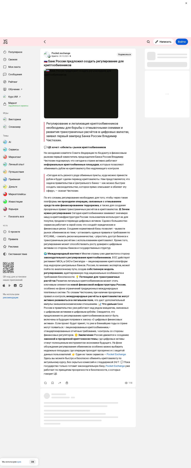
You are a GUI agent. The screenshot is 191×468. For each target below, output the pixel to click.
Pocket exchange (61, 53)
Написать (165, 41)
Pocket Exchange (115, 365)
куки (19, 462)
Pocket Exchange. (116, 354)
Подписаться (124, 54)
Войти (182, 41)
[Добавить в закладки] (52, 383)
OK (32, 462)
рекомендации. (11, 297)
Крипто (55, 56)
